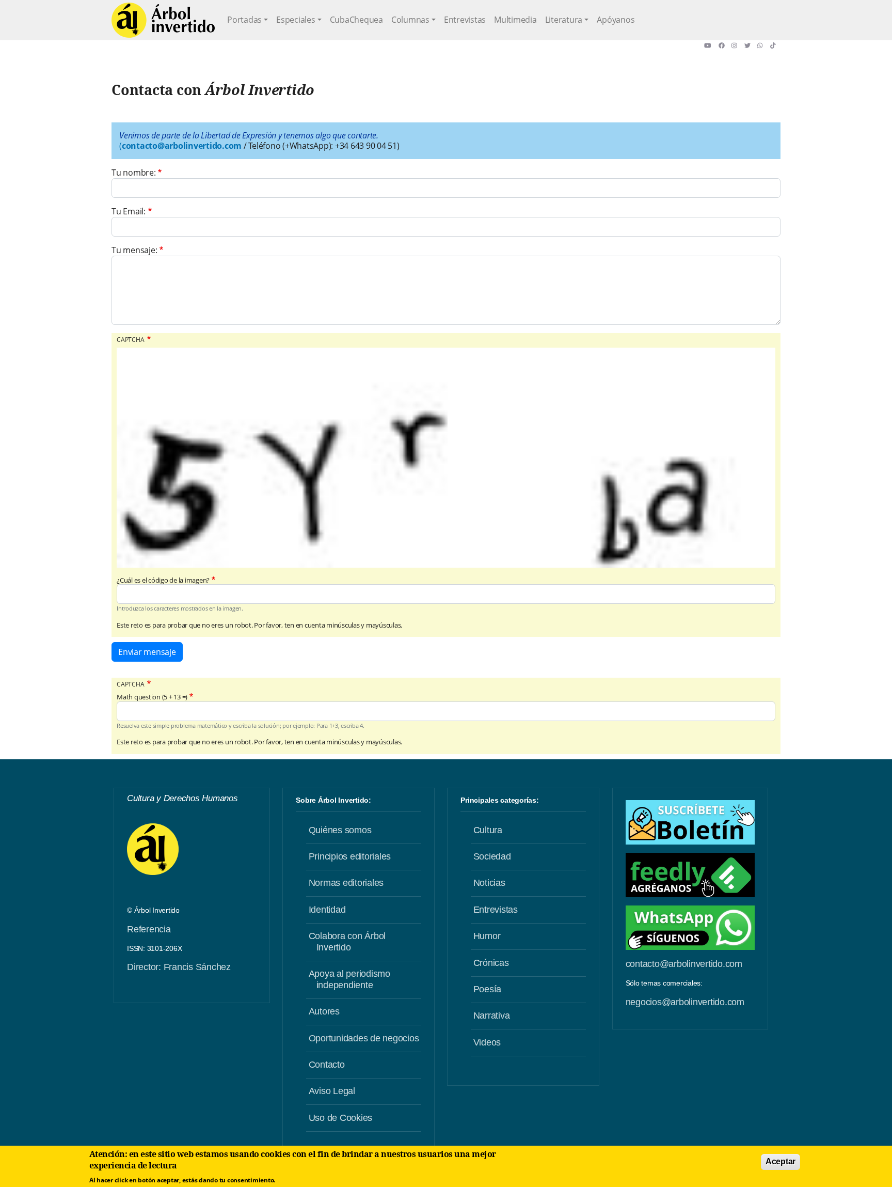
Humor (487, 936)
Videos (487, 1042)
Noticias (489, 883)
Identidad (327, 909)
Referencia (149, 929)
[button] (711, 45)
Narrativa (491, 1015)
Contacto (327, 1064)
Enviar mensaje (147, 652)
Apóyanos (615, 19)
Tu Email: (129, 211)
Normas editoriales (346, 883)
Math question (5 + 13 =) (152, 697)
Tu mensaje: (134, 250)
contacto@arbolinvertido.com (684, 964)
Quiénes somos (340, 830)
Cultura (487, 830)
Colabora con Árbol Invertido (347, 941)
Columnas (410, 19)
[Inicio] (163, 20)
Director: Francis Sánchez (179, 967)
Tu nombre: (134, 172)
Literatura (564, 19)
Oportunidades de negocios (364, 1038)
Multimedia (515, 19)
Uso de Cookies (341, 1118)
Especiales (295, 19)
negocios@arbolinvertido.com (685, 1002)
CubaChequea (356, 19)
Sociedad (492, 856)
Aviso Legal (332, 1091)
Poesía (487, 989)
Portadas (244, 19)
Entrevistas (465, 19)
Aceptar (780, 1161)
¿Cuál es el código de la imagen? (163, 580)
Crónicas (491, 963)
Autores (324, 1011)
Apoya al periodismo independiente (349, 979)
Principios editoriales (350, 856)
